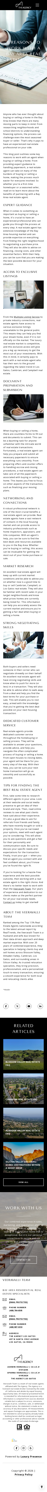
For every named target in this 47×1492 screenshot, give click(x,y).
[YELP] (30, 1448)
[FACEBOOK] (16, 1448)
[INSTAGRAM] (23, 1448)
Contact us (9, 902)
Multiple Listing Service (27, 316)
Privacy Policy (24, 1474)
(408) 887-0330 (15, 1327)
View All (24, 1182)
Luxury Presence (31, 1456)
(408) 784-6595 (15, 1310)
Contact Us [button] (24, 1260)
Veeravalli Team (22, 888)
